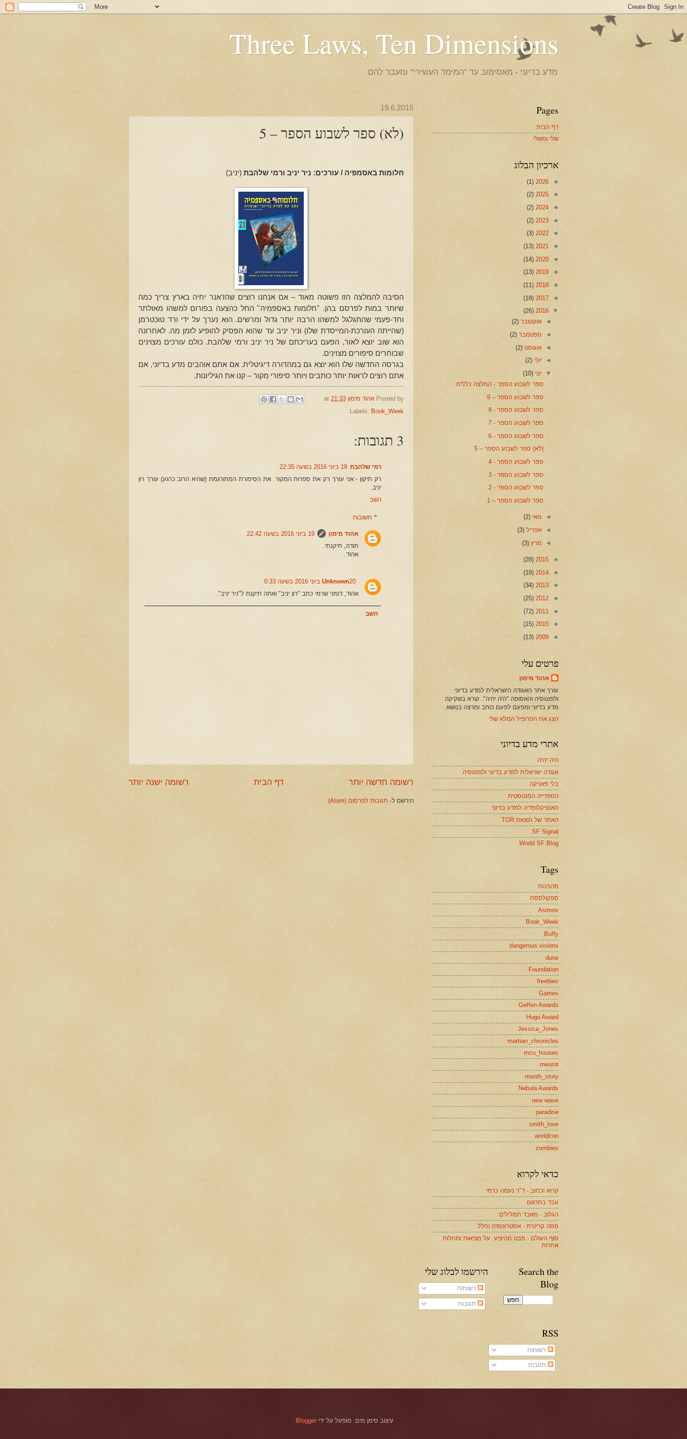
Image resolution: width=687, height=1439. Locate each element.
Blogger (306, 1420)
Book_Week (387, 411)
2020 (541, 259)
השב (375, 499)
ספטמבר (529, 334)
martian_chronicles (533, 1040)
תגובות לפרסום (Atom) (358, 800)
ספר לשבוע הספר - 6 (516, 435)
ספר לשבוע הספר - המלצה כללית (500, 384)
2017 (541, 298)
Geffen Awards (538, 1004)
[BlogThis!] (290, 399)
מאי (536, 516)
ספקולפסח (544, 897)
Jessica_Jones (538, 1028)
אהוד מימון (343, 533)
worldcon (546, 1135)
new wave (545, 1100)
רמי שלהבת (365, 466)
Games (548, 993)
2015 (541, 559)
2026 (541, 181)
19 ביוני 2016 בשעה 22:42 (281, 533)
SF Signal (545, 831)
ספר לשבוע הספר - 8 (516, 409)
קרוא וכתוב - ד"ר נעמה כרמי (522, 1190)
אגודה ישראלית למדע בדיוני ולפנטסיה (510, 772)
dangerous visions (533, 945)
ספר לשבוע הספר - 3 (516, 474)
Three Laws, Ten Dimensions (393, 43)
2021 (541, 246)
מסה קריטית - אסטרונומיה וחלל (518, 1226)
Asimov (548, 910)
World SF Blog (538, 843)
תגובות (468, 1303)
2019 (541, 271)
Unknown (335, 581)
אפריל (533, 529)
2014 (541, 572)
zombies (547, 1147)
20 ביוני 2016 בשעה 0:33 (310, 581)
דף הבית (269, 782)
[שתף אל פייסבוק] (273, 399)
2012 (541, 598)
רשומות (467, 1288)
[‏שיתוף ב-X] (281, 399)
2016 (541, 310)
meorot (549, 1064)
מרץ (535, 543)
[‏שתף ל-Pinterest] (264, 399)
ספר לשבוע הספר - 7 (516, 422)
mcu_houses (541, 1052)
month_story (541, 1076)
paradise (547, 1111)
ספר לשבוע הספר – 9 (515, 397)
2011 (541, 611)
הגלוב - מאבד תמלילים (528, 1214)
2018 (541, 284)
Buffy (551, 933)
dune (551, 957)
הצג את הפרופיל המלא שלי (523, 718)
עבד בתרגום (542, 1202)
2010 (541, 623)
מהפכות (548, 886)
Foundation (543, 969)
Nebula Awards (538, 1088)
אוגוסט (532, 347)
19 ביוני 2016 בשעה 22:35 (313, 466)
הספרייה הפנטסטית (533, 795)
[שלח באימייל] (299, 399)
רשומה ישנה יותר (159, 782)
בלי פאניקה (544, 783)
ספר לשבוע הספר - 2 (516, 487)
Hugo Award (542, 1017)
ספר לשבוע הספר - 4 (516, 461)
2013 (541, 585)
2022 (541, 233)
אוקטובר (530, 321)
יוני (537, 373)
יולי (537, 360)
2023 (541, 220)
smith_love (543, 1124)
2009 (541, 636)
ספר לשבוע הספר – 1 (515, 500)
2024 (541, 207)
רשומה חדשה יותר (381, 782)
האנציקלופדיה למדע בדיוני (525, 807)
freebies (547, 981)
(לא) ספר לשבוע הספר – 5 (509, 448)
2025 (541, 194)
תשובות (362, 517)
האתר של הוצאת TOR (529, 819)
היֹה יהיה (547, 759)
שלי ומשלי (545, 138)
